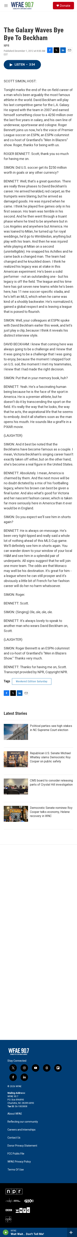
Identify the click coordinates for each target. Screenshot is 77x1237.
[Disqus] (38, 894)
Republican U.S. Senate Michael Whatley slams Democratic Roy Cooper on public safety (50, 757)
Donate (65, 5)
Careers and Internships (21, 1129)
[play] (5, 1232)
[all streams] (72, 1232)
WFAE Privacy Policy (19, 1161)
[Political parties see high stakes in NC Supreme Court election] (16, 732)
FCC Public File (15, 1153)
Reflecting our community (22, 1121)
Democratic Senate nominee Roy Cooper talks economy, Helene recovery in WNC (51, 812)
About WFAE (14, 1113)
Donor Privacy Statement (22, 1145)
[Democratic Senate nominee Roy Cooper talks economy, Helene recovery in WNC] (16, 814)
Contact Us (13, 1137)
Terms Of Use (15, 1169)
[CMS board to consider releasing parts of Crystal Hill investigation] (16, 787)
